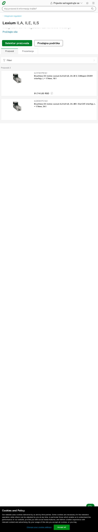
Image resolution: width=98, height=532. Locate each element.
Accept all (61, 527)
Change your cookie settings (39, 527)
